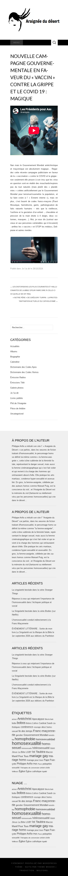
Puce (40, 764)
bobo (14, 723)
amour (14, 719)
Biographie (15, 356)
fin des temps (25, 731)
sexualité (16, 768)
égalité (44, 771)
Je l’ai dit (26, 268)
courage (37, 727)
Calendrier (14, 362)
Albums (13, 351)
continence (27, 726)
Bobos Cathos (32, 723)
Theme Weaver (46, 867)
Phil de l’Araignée (18, 403)
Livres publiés (16, 398)
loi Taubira (38, 751)
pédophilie (47, 764)
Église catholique (33, 771)
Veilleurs (15, 771)
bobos (21, 722)
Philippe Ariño (25, 763)
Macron (49, 752)
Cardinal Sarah (45, 723)
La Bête (21, 752)
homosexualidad (45, 739)
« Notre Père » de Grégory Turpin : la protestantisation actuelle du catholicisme (35, 299)
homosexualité (26, 743)
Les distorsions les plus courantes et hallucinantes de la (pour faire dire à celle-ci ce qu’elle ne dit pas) (33, 290)
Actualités (14, 346)
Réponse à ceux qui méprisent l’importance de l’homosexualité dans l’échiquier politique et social (33, 602)
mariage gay (38, 756)
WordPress (50, 863)
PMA (35, 764)
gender (19, 735)
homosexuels (27, 748)
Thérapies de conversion (29, 768)
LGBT (29, 752)
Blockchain (49, 719)
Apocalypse (38, 719)
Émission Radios (18, 377)
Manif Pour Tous (20, 756)
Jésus (14, 752)
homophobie (25, 739)
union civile (45, 768)
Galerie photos (17, 388)
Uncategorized (16, 413)
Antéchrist (24, 718)
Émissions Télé (17, 382)
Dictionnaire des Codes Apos (23, 367)
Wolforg (42, 870)
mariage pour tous (35, 760)
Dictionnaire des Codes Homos (24, 372)
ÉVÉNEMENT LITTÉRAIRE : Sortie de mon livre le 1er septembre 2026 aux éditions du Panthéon (33, 632)
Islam (52, 748)
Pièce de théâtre (17, 408)
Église (22, 771)
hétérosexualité (41, 747)
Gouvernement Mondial (36, 735)
